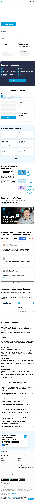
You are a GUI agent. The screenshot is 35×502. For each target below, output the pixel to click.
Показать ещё (17, 158)
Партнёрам (3, 464)
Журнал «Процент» (21, 465)
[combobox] (8, 102)
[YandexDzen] (7, 455)
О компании (20, 458)
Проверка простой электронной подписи (25, 467)
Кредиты (2, 458)
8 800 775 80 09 (22, 0)
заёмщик (2, 474)
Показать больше (17, 283)
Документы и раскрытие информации (24, 464)
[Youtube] (4, 455)
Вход (30, 1)
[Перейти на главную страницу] (4, 1)
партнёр (9, 474)
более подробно (12, 34)
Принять (30, 498)
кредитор (12, 474)
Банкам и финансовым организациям (7, 462)
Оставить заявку (8, 24)
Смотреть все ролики (5, 203)
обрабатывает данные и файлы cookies (13, 497)
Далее (8, 117)
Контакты (19, 460)
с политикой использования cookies (11, 500)
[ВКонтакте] (1, 455)
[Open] (15, 114)
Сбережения (3, 460)
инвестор (5, 474)
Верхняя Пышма (16, 1)
